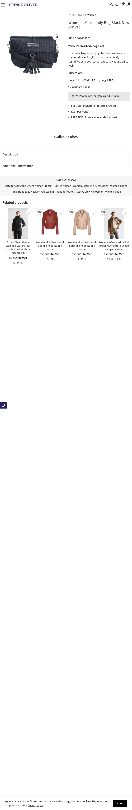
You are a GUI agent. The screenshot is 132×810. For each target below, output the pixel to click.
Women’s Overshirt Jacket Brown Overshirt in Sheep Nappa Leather (114, 246)
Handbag (23, 191)
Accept (120, 803)
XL (119, 259)
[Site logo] (23, 4)
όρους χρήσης (35, 805)
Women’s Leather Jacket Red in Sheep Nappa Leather (50, 246)
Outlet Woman (62, 185)
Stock (79, 191)
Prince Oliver (76, 15)
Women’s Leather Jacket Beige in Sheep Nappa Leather (82, 246)
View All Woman (94, 191)
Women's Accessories (96, 185)
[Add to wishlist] (29, 213)
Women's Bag (113, 191)
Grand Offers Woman (31, 185)
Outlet (48, 185)
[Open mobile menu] (4, 5)
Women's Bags (118, 185)
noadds (61, 191)
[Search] (112, 5)
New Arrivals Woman (43, 191)
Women (91, 15)
